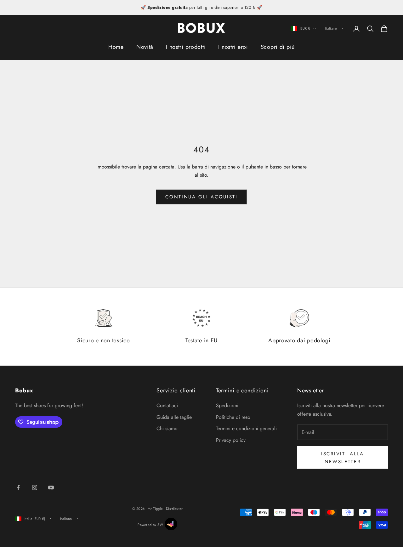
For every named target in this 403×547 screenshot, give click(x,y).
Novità (144, 47)
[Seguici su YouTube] (51, 487)
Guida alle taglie (174, 417)
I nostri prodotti (186, 47)
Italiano (331, 28)
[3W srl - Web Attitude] (171, 524)
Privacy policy (231, 440)
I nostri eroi (233, 47)
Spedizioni (227, 405)
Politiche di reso (233, 417)
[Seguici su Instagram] (34, 487)
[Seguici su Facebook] (18, 487)
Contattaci (167, 405)
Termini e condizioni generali (246, 428)
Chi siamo (167, 428)
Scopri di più (278, 47)
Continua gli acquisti (201, 196)
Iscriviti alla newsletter (342, 457)
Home (116, 47)
